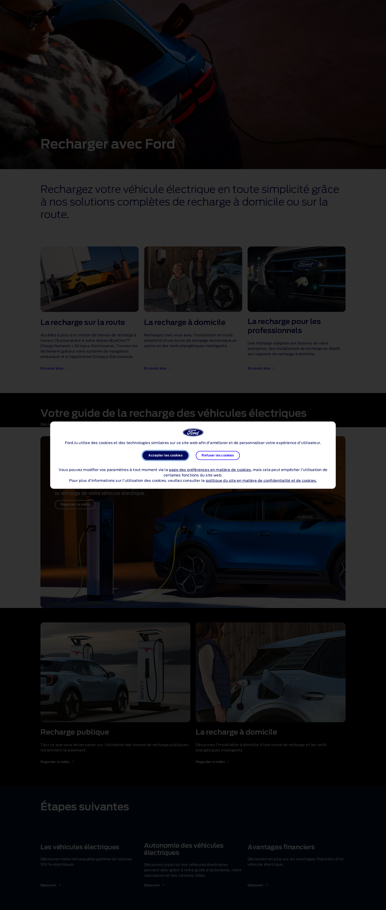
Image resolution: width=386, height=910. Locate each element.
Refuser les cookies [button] (218, 455)
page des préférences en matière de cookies (210, 470)
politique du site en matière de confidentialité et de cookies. (261, 480)
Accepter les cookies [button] (165, 455)
